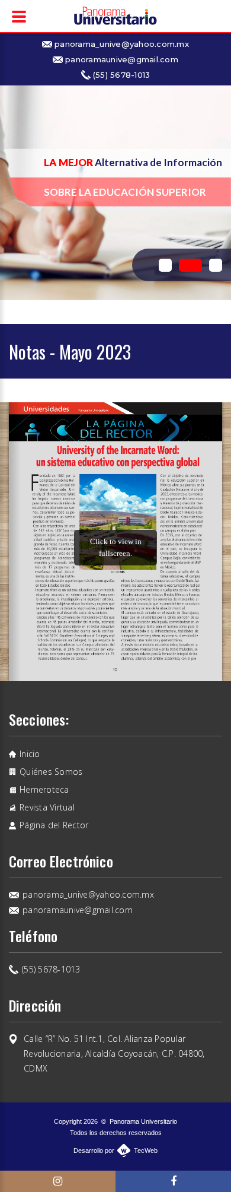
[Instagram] (58, 1181)
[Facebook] (173, 1181)
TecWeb (146, 1150)
